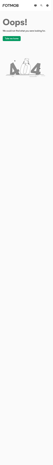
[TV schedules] (35, 5)
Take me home (11, 38)
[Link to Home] (10, 5)
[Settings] (47, 5)
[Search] (41, 5)
